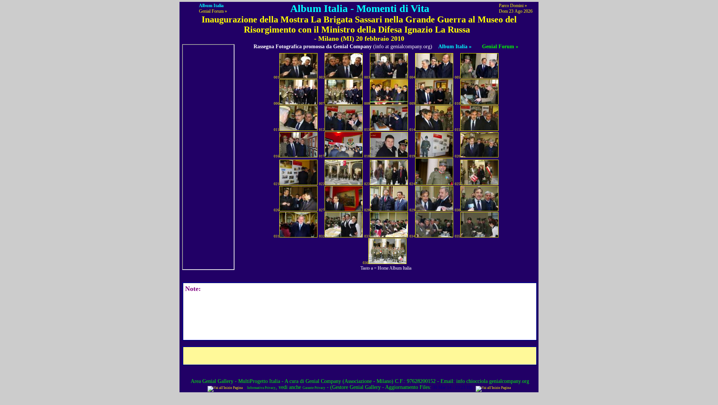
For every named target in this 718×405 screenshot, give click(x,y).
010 (457, 103)
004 (412, 77)
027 (322, 210)
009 (412, 103)
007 (322, 103)
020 (457, 156)
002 (322, 77)
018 (367, 156)
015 (457, 130)
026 (276, 210)
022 (322, 184)
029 (412, 210)
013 (367, 130)
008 (367, 103)
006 (276, 103)
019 (412, 156)
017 (322, 156)
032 (322, 236)
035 (457, 236)
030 (457, 210)
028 (367, 210)
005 (457, 77)
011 (276, 130)
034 (412, 236)
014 (412, 130)
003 (367, 77)
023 (367, 184)
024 (412, 184)
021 (276, 184)
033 (367, 236)
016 (276, 156)
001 (276, 77)
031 (276, 236)
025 (457, 184)
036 (365, 263)
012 (322, 130)
